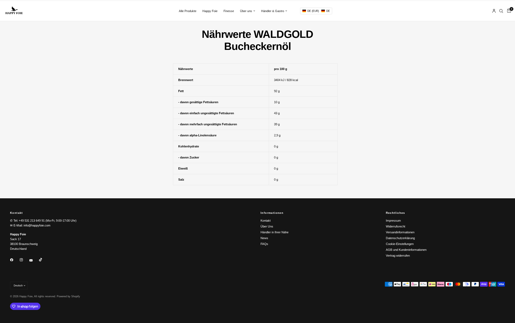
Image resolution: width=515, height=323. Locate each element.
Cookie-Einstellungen (400, 244)
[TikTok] (43, 259)
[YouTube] (33, 260)
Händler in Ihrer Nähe (274, 232)
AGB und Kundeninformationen (406, 249)
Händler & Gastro (272, 11)
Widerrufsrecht (395, 226)
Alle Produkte (187, 11)
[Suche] (501, 11)
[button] (316, 11)
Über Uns (267, 226)
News (264, 238)
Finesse (229, 11)
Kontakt (266, 220)
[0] (508, 11)
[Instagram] (24, 259)
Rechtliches (395, 212)
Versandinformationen (400, 232)
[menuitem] (187, 11)
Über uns (246, 11)
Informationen (272, 212)
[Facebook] (14, 259)
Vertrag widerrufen (398, 255)
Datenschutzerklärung (400, 238)
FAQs (264, 244)
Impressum (393, 220)
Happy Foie (209, 11)
